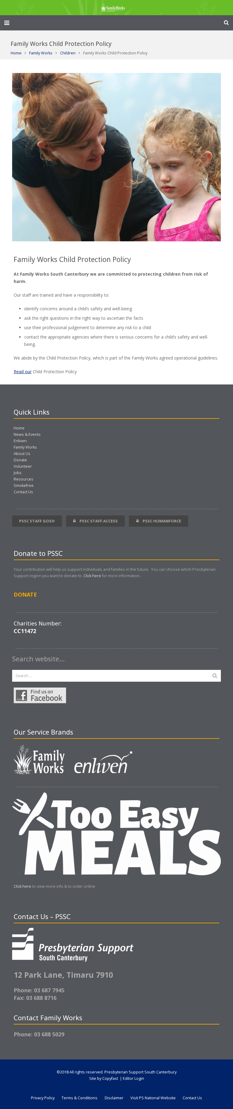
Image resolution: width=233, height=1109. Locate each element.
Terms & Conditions (79, 1097)
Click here (92, 575)
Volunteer (23, 466)
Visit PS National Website (153, 1097)
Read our (23, 371)
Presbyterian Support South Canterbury (140, 1072)
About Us (22, 453)
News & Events (27, 434)
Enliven (20, 440)
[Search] (226, 23)
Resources (23, 479)
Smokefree (24, 485)
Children (68, 53)
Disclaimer (114, 1097)
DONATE (25, 594)
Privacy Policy (43, 1097)
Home (16, 53)
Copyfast (110, 1078)
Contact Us (23, 491)
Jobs (18, 472)
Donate (20, 460)
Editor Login (133, 1078)
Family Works (40, 53)
